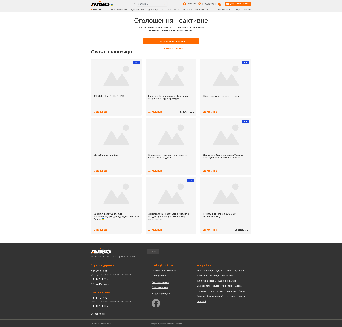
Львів (216, 286)
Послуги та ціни (160, 282)
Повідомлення (242, 9)
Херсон (201, 296)
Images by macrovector (161, 323)
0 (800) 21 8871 (209, 4)
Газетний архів (160, 287)
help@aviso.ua (102, 284)
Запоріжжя (227, 276)
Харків (242, 291)
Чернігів (242, 296)
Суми (220, 291)
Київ (199, 271)
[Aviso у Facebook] (169, 302)
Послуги (166, 9)
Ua (150, 251)
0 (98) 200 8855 (100, 306)
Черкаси (230, 296)
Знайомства (222, 9)
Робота (187, 9)
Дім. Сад (153, 9)
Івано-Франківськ (206, 281)
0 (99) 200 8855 (100, 279)
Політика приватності (101, 323)
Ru (154, 251)
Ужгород (214, 276)
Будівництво (137, 9)
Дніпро (228, 271)
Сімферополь (204, 286)
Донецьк (239, 271)
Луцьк (218, 271)
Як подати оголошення (164, 271)
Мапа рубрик (159, 276)
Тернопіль (230, 291)
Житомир (202, 276)
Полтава (201, 291)
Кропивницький (227, 281)
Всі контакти (98, 313)
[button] (171, 41)
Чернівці (201, 301)
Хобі (209, 9)
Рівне (211, 291)
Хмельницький (215, 296)
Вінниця (208, 271)
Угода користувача (162, 293)
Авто (177, 9)
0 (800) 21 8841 (99, 298)
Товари (199, 9)
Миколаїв (227, 286)
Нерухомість (119, 9)
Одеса (238, 286)
